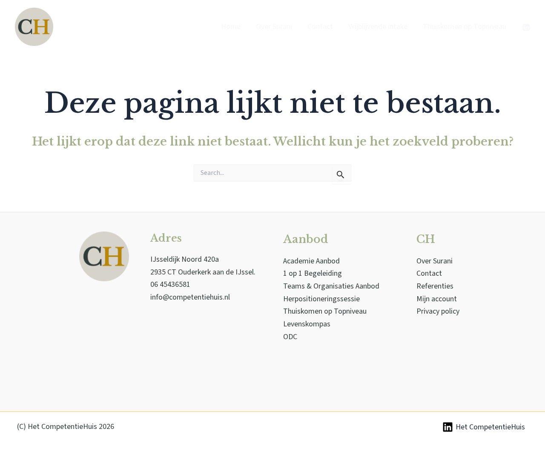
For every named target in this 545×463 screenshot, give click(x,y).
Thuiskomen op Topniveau (325, 311)
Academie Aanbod (311, 261)
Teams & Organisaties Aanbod (331, 286)
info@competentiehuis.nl (190, 297)
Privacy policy (437, 311)
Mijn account (436, 299)
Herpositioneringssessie (321, 299)
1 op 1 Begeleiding (312, 273)
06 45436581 (170, 284)
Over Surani (434, 261)
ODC (290, 337)
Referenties (434, 286)
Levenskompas (306, 324)
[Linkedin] (526, 27)
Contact (429, 273)
